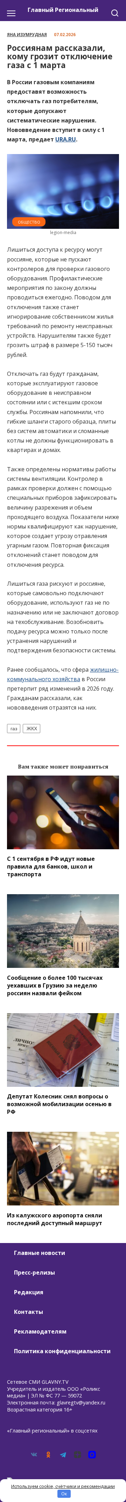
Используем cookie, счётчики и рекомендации (63, 1486)
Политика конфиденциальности (62, 1351)
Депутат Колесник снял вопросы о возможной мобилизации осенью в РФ (59, 1104)
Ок (64, 1493)
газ (13, 728)
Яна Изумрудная (27, 34)
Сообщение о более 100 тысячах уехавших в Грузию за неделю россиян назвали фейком (55, 985)
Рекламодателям (40, 1331)
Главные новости (39, 1253)
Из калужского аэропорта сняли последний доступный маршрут (54, 1219)
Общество (29, 222)
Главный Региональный (63, 10)
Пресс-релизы (34, 1272)
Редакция (28, 1292)
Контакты (28, 1312)
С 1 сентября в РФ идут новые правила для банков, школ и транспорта (51, 866)
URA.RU (65, 139)
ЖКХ (32, 728)
